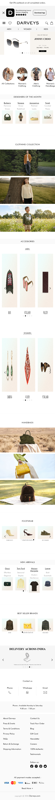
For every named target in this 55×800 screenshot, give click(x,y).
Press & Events (9, 723)
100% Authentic (36, 749)
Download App (39, 13)
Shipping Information (12, 749)
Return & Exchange (11, 744)
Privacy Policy (9, 734)
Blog (32, 728)
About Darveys (9, 718)
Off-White (48, 568)
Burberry (7, 103)
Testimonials (35, 754)
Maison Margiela (21, 569)
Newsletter (34, 739)
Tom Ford (7, 568)
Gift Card (34, 734)
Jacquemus (34, 103)
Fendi (47, 103)
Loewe (34, 568)
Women (27, 29)
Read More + (27, 788)
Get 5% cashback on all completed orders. (28, 3)
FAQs (5, 739)
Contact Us (35, 718)
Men (9, 29)
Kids (46, 29)
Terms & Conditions (11, 728)
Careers (33, 744)
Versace (21, 103)
